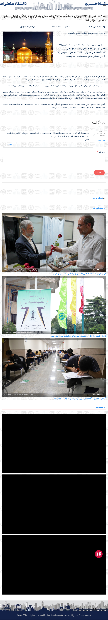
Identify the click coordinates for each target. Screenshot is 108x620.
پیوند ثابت (101, 140)
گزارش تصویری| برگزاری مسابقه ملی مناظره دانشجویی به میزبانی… (78, 336)
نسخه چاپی (98, 198)
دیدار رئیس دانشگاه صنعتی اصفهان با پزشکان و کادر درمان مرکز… (79, 273)
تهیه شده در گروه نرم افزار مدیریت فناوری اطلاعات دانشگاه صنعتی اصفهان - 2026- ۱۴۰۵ (54, 615)
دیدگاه (102, 152)
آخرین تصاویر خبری (98, 208)
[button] (104, 4)
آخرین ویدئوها (100, 407)
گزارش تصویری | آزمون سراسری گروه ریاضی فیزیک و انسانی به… (79, 398)
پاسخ (10, 144)
